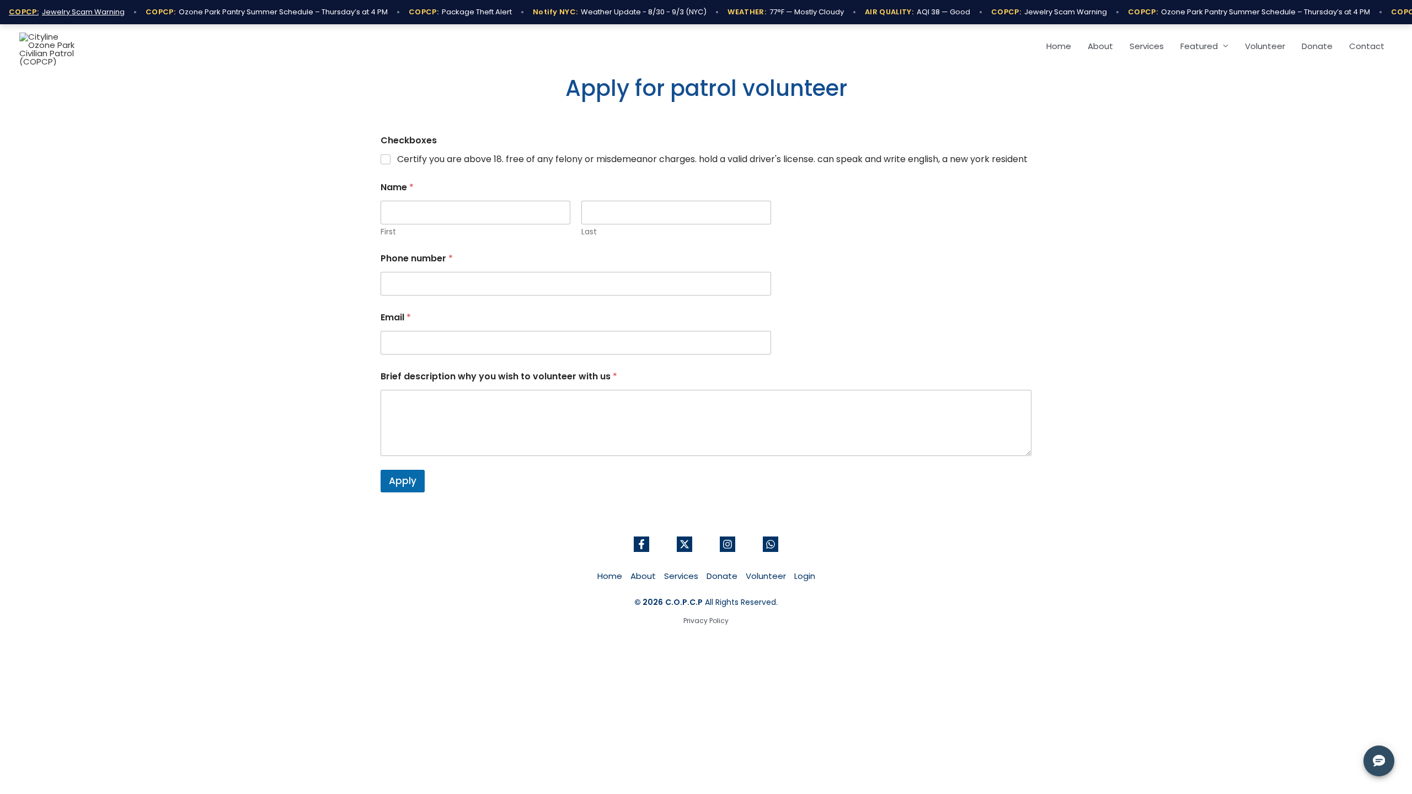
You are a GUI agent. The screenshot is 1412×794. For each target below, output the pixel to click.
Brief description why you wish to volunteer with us (499, 376)
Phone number (417, 258)
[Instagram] (727, 544)
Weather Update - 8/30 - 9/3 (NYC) (620, 12)
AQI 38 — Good (917, 12)
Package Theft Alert (460, 12)
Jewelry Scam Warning (67, 12)
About (1100, 46)
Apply (402, 480)
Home (1058, 46)
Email (396, 317)
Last (589, 232)
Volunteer (1265, 46)
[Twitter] (684, 544)
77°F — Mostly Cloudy (786, 12)
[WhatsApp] (770, 544)
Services (1147, 46)
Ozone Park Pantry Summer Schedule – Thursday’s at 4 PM (267, 12)
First (388, 232)
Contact (1366, 46)
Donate (1317, 46)
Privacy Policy (706, 620)
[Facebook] (641, 544)
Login (804, 576)
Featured (1199, 46)
